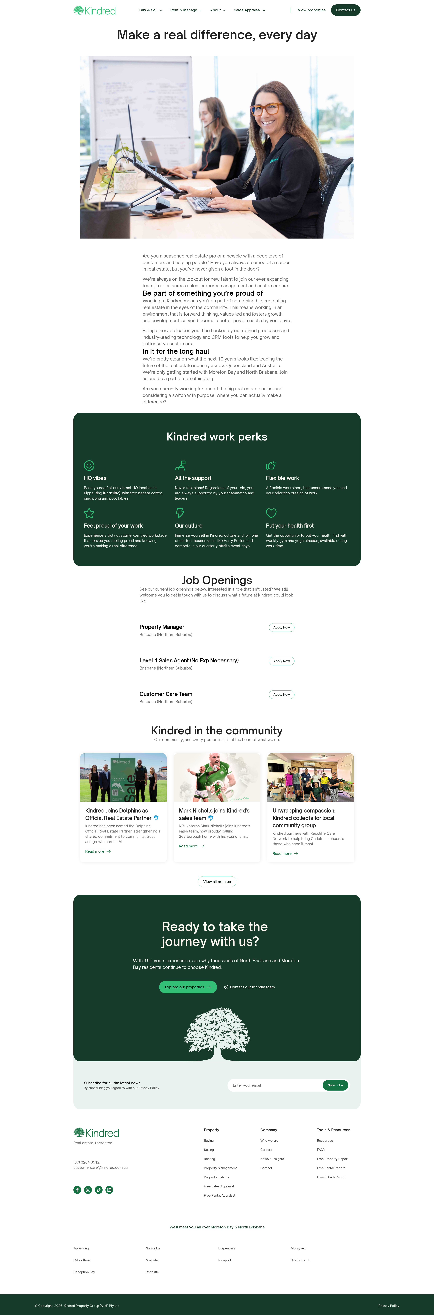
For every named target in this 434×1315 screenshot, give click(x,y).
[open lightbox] (217, 147)
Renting (209, 1159)
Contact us (345, 10)
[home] (94, 10)
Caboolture (81, 1260)
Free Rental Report (331, 1168)
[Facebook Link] (77, 1190)
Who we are (269, 1140)
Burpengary (226, 1248)
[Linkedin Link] (109, 1190)
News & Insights (272, 1159)
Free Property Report (333, 1159)
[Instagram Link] (88, 1190)
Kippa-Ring (81, 1248)
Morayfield (299, 1248)
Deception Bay (84, 1272)
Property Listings (216, 1177)
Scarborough (300, 1260)
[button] (151, 10)
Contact (266, 1168)
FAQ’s (321, 1150)
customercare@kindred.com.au (100, 1167)
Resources (325, 1140)
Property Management (220, 1168)
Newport (224, 1260)
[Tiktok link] (99, 1190)
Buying (209, 1140)
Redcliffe (152, 1272)
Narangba (153, 1248)
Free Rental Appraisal (219, 1195)
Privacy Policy (389, 1306)
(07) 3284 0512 (86, 1162)
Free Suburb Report (331, 1177)
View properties (312, 10)
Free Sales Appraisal (219, 1186)
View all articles (217, 881)
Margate (152, 1260)
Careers (266, 1150)
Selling (209, 1150)
